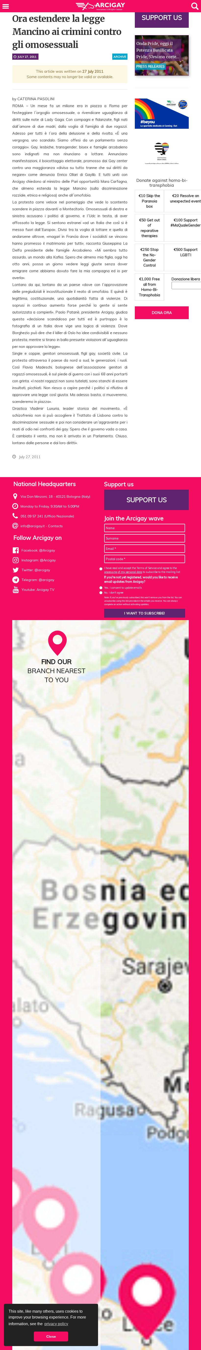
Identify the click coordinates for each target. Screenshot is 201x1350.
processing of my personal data (123, 572)
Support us (162, 18)
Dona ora (162, 312)
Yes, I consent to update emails (123, 587)
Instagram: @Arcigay (39, 560)
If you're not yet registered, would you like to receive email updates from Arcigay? (141, 579)
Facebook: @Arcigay (38, 550)
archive (119, 56)
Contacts (55, 526)
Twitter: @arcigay (36, 570)
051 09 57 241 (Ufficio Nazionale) (47, 516)
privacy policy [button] (56, 1324)
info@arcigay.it (33, 526)
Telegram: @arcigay (38, 580)
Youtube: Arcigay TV (38, 589)
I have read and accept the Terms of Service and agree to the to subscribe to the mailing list (142, 569)
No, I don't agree (113, 592)
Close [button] (51, 1336)
